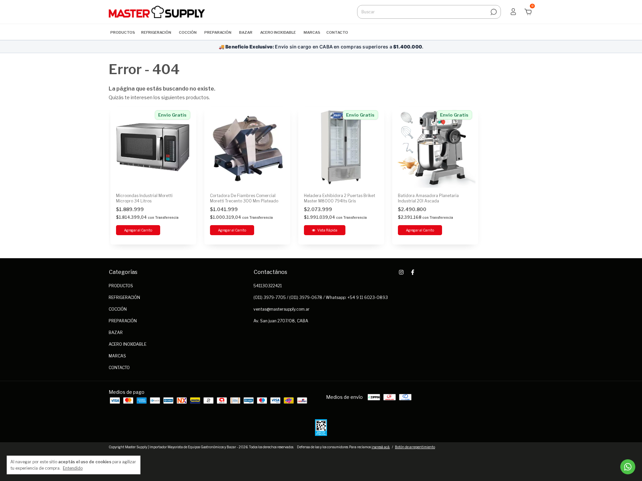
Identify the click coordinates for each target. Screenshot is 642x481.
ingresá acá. (380, 447)
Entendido (73, 468)
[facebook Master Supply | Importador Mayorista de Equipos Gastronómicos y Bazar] (412, 272)
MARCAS (312, 32)
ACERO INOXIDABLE (278, 32)
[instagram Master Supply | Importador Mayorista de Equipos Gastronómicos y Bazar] (401, 272)
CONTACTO (337, 32)
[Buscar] (493, 12)
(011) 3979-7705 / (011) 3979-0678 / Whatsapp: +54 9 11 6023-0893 (320, 297)
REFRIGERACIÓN (156, 32)
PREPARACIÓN (217, 32)
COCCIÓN (188, 32)
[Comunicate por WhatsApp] (627, 466)
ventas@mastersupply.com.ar (281, 309)
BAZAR (245, 32)
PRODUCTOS (122, 32)
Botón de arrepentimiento (415, 447)
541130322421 (267, 285)
